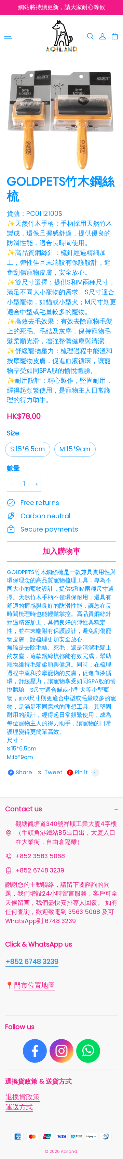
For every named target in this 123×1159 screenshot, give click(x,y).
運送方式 (19, 1107)
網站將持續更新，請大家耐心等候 (61, 7)
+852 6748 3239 (31, 961)
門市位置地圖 (34, 985)
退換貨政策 (22, 1097)
